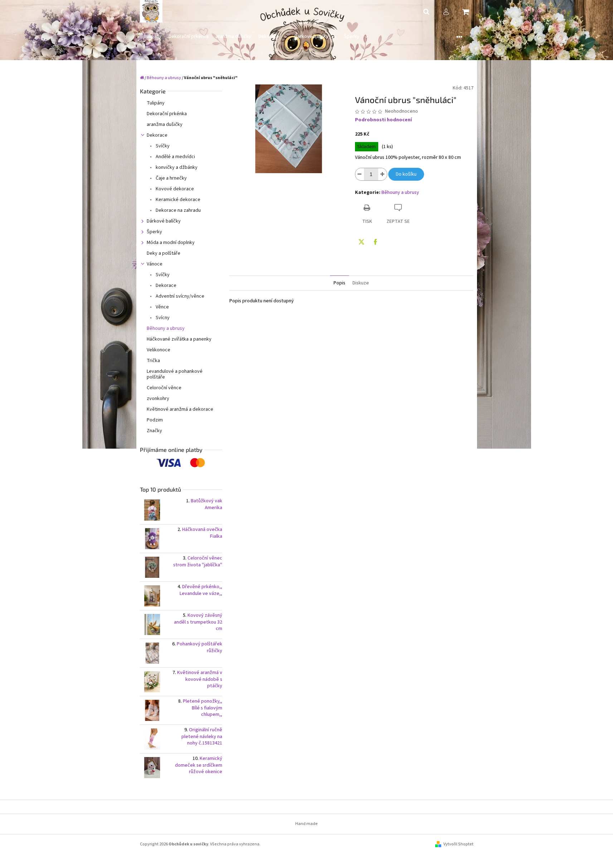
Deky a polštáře (163, 253)
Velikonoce (158, 349)
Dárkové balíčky (164, 221)
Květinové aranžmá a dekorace (180, 409)
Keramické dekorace (177, 199)
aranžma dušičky (165, 124)
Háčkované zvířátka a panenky (179, 339)
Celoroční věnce (164, 387)
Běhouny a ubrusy (166, 328)
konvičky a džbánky (176, 167)
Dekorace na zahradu (178, 210)
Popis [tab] (339, 283)
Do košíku (406, 174)
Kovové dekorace (174, 188)
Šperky (154, 231)
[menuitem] (152, 37)
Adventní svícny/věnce (179, 296)
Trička (153, 360)
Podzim (155, 420)
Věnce (162, 307)
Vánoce (154, 264)
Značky (154, 430)
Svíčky (162, 146)
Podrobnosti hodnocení (383, 120)
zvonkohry (158, 398)
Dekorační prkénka (167, 113)
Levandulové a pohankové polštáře (175, 374)
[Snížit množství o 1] (359, 174)
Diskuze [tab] (360, 283)
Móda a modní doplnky (171, 242)
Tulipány (156, 103)
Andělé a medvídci (175, 156)
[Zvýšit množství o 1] (382, 174)
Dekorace (157, 135)
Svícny (162, 317)
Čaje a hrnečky (171, 178)
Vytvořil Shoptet (458, 844)
